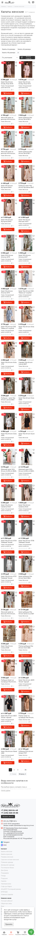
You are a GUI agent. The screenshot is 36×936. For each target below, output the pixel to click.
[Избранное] (16, 62)
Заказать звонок (8, 816)
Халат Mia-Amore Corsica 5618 (7, 647)
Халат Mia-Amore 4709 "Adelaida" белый (9, 541)
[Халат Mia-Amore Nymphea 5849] (9, 173)
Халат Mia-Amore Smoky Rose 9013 (25, 83)
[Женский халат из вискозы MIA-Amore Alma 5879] (9, 105)
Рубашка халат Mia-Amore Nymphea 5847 (26, 186)
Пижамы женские (7, 857)
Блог (2, 906)
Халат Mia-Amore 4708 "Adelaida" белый (26, 541)
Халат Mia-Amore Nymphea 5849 (7, 186)
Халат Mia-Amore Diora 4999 (26, 399)
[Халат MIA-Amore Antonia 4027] (27, 243)
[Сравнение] (16, 65)
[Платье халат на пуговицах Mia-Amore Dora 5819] (27, 703)
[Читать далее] (5, 790)
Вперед (21, 774)
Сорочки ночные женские (10, 859)
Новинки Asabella (7, 894)
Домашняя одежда (7, 865)
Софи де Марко (6, 886)
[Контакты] (33, 2)
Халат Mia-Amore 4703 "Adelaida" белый (8, 577)
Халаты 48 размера (8, 52)
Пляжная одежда (7, 862)
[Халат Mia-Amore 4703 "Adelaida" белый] (9, 564)
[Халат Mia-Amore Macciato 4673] (27, 207)
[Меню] (2, 2)
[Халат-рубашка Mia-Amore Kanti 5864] (27, 564)
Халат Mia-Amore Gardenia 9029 (7, 506)
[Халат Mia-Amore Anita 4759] (27, 314)
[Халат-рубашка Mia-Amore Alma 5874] (27, 105)
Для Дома (4, 870)
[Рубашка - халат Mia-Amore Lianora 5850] (9, 385)
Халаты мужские (6, 854)
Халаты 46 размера (24, 49)
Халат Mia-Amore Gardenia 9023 (24, 506)
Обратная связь (6, 903)
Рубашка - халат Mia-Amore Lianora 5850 (8, 399)
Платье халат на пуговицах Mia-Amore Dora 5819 (26, 716)
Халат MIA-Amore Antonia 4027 (25, 256)
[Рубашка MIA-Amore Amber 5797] (27, 739)
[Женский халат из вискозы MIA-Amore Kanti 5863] (9, 599)
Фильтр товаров (28, 57)
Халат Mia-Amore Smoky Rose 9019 (7, 83)
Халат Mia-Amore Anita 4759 (26, 327)
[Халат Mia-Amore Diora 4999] (27, 385)
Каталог (10, 6)
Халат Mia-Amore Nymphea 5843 (7, 220)
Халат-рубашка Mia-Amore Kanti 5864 (25, 577)
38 (25, 770)
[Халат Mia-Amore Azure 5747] (27, 421)
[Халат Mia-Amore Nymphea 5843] (9, 207)
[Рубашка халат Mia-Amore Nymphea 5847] (27, 173)
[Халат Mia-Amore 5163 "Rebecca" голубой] (9, 314)
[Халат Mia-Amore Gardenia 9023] (27, 492)
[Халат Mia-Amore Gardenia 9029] (9, 492)
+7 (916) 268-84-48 (9, 810)
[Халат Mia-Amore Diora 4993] (9, 421)
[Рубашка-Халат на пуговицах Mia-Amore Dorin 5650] (9, 667)
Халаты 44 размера (8, 49)
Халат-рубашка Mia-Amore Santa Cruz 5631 (26, 613)
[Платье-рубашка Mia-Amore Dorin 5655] (27, 633)
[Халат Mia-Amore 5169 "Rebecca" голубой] (27, 278)
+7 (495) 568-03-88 (9, 813)
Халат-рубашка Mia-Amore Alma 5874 (25, 118)
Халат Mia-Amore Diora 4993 (9, 434)
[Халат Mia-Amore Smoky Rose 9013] (27, 69)
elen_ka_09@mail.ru (10, 821)
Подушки (4, 878)
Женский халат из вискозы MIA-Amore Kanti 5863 (8, 613)
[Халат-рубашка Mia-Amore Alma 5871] (27, 139)
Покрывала (5, 873)
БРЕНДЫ (4, 892)
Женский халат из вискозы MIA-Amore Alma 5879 (8, 118)
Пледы (3, 876)
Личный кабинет (7, 901)
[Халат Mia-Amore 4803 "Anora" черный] (9, 703)
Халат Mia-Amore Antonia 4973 (7, 292)
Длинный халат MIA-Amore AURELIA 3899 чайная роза (8, 470)
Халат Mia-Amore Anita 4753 (9, 363)
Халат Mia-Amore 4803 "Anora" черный (9, 716)
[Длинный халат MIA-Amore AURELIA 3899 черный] (27, 457)
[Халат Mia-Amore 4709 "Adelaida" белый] (9, 528)
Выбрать (9, 93)
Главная (3, 6)
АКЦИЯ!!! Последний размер (11, 889)
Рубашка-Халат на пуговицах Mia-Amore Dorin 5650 (8, 681)
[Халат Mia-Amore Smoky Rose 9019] (9, 69)
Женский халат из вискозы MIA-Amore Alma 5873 (8, 152)
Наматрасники (6, 884)
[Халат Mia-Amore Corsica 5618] (9, 633)
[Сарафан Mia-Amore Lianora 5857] (27, 350)
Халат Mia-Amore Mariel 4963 (9, 752)
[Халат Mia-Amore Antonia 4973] (9, 278)
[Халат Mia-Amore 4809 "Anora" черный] (27, 667)
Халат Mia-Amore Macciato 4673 (24, 220)
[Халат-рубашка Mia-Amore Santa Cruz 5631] (27, 599)
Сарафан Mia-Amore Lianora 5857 (25, 363)
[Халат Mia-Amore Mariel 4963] (9, 739)
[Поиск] (29, 2)
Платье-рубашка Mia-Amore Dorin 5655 (26, 647)
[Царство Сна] (9, 2)
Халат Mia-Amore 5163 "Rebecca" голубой (8, 327)
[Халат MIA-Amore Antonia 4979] (9, 243)
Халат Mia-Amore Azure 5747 (27, 434)
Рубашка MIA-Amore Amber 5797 (26, 752)
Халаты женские (6, 851)
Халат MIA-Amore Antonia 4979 (7, 256)
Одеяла (3, 881)
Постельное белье (7, 868)
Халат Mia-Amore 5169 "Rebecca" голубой (26, 292)
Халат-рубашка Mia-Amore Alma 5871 (25, 152)
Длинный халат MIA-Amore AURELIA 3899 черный (26, 470)
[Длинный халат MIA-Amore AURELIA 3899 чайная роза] (9, 457)
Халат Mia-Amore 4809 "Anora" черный (26, 681)
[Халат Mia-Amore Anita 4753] (9, 350)
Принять (8, 924)
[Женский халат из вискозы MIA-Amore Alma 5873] (9, 139)
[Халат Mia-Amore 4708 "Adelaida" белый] (27, 528)
